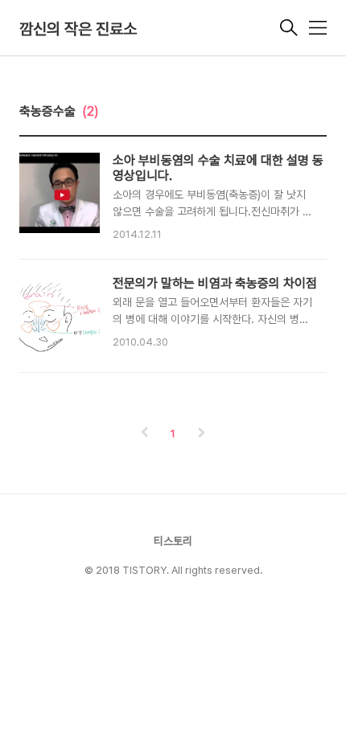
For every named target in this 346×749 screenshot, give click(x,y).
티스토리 (173, 540)
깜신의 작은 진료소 (78, 29)
